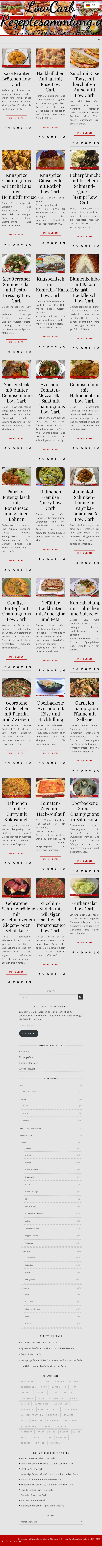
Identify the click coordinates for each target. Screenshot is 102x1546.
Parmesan (27, 1432)
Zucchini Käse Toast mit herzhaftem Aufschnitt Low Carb (84, 84)
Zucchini (26, 1443)
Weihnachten (27, 1120)
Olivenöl (46, 1426)
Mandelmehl (70, 1420)
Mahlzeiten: (27, 1251)
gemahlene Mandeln (51, 1398)
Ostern (25, 1113)
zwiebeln (56, 1443)
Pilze (52, 1432)
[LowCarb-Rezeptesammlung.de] (51, 18)
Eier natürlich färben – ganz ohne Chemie (42, 1505)
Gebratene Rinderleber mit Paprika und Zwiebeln (16, 711)
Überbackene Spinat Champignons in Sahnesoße (84, 811)
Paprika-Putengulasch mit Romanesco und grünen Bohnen (16, 505)
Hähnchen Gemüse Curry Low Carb (51, 500)
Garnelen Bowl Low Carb (34, 1495)
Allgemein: (27, 1149)
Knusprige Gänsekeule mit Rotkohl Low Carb (50, 183)
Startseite (54, 1539)
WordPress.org (27, 1068)
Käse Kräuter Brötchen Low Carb (16, 78)
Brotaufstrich (30, 1177)
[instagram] (11, 1541)
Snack (36, 1437)
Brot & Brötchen (31, 1170)
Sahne (77, 1432)
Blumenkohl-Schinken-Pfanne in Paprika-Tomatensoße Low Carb (85, 505)
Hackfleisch (60, 1404)
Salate (27, 1221)
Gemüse (73, 1398)
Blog (21, 1085)
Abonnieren (28, 1033)
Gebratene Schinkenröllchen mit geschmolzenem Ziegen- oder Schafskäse (20, 916)
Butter (56, 1387)
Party (41, 1432)
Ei (66, 1387)
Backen (59, 1381)
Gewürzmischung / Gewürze (30, 1128)
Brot (44, 1387)
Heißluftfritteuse (26, 1135)
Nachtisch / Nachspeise (34, 1214)
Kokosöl (53, 1415)
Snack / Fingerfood (32, 1228)
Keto (56, 1409)
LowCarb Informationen (31, 1091)
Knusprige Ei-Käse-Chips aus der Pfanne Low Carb (47, 1484)
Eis (26, 1199)
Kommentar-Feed (28, 1062)
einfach (25, 1392)
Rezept (64, 1432)
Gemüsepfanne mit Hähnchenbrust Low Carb (86, 392)
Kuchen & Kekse (31, 1206)
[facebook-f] (2, 1541)
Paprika (61, 1426)
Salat (24, 1437)
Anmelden (24, 1051)
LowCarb (52, 1420)
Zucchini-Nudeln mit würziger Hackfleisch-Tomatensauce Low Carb (51, 916)
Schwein (28, 1324)
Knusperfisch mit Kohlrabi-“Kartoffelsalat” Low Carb (62, 287)
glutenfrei (41, 1404)
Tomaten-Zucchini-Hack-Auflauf (50, 808)
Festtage (23, 1099)
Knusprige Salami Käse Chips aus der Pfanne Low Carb (51, 1360)
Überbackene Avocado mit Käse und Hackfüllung (50, 711)
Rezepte (23, 1142)
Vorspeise (29, 1243)
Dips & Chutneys (31, 1192)
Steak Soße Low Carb (32, 1354)
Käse (23, 1420)
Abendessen (30, 1258)
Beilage (28, 1162)
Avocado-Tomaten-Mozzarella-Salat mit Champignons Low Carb (50, 398)
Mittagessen (30, 1280)
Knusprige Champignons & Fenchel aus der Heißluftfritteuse (19, 186)
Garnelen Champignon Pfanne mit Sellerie (84, 711)
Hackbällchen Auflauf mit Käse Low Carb (51, 81)
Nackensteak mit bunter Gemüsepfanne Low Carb (17, 392)
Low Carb (37, 1420)
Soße (47, 1437)
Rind (27, 1316)
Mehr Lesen (16, 118)
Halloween (26, 1106)
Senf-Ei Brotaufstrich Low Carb (37, 1489)
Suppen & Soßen (31, 1236)
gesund (25, 1404)
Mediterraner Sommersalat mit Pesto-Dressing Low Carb (16, 290)
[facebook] (7, 1541)
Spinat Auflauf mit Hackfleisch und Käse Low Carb (48, 1348)
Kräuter (69, 1415)
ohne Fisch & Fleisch (33, 1309)
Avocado (45, 1381)
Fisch (27, 1294)
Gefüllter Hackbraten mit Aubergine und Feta (50, 611)
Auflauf (28, 1155)
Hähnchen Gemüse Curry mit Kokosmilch (16, 811)
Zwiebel (41, 1443)
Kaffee (27, 1272)
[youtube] (15, 1541)
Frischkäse (68, 1392)
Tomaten (61, 1437)
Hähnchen (29, 1302)
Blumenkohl (28, 1387)
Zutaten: (26, 1288)
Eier (74, 1387)
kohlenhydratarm (32, 1415)
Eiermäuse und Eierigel (33, 1500)
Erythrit (40, 1392)
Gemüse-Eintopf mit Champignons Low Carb (16, 611)
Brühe (27, 1184)
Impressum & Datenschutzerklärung (33, 1539)
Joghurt (43, 1409)
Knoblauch (70, 1409)
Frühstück (29, 1265)
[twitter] (20, 1541)
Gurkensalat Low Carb (84, 905)
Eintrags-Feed (26, 1057)
